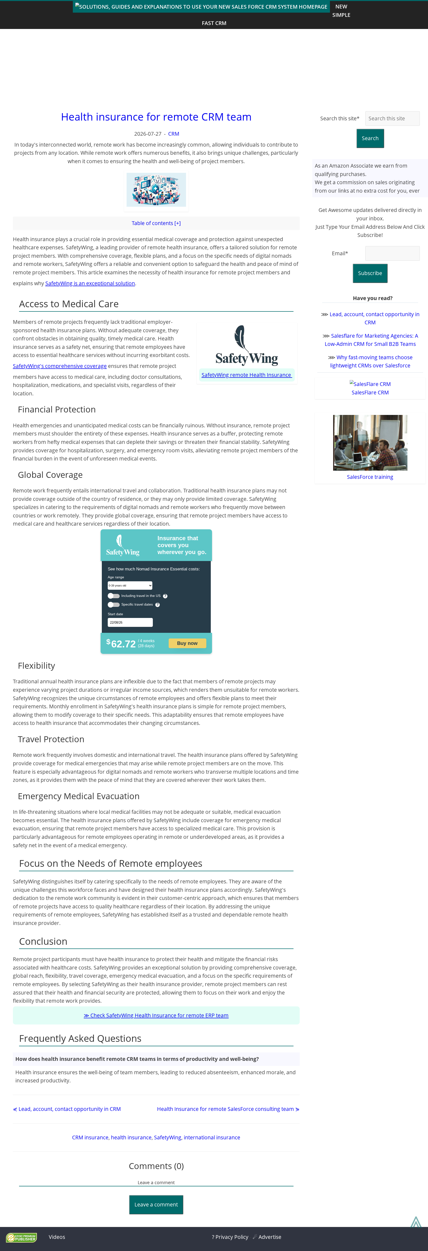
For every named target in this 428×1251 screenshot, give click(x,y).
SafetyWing (167, 1137)
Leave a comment (156, 1204)
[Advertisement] (214, 68)
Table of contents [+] (156, 223)
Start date (115, 614)
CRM (173, 133)
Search (370, 138)
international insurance (212, 1137)
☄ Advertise (267, 1236)
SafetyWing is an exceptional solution (90, 283)
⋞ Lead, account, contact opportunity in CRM (67, 1108)
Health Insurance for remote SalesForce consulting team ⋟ (228, 1108)
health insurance (131, 1137)
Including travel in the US (140, 596)
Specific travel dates (137, 604)
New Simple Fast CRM (276, 14)
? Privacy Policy (230, 1236)
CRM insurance (90, 1137)
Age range (116, 577)
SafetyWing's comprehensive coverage (60, 365)
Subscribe (370, 273)
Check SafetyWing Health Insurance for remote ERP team (159, 1015)
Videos (57, 1236)
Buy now (187, 643)
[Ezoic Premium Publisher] (21, 1240)
